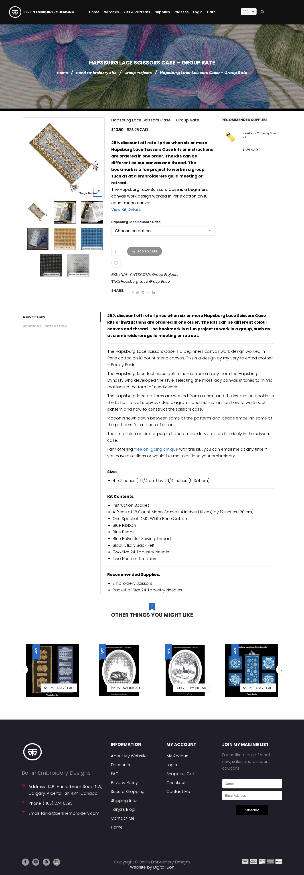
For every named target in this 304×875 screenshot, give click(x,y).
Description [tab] (34, 317)
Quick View (88, 682)
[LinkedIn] (153, 292)
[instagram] (35, 862)
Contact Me (122, 818)
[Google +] (148, 292)
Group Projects (138, 72)
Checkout (176, 782)
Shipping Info (124, 800)
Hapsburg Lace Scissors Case (136, 222)
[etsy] (56, 862)
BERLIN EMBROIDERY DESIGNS (48, 12)
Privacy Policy (124, 782)
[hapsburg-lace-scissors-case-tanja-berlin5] (92, 212)
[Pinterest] (143, 292)
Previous (22, 669)
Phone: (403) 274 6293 (50, 803)
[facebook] (25, 862)
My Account (178, 756)
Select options (75, 663)
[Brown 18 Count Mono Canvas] (65, 239)
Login (171, 765)
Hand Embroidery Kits (96, 72)
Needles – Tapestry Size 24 (259, 135)
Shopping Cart (181, 773)
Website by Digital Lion (152, 867)
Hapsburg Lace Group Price (145, 281)
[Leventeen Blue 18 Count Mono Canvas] (92, 239)
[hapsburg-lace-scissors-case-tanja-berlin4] (65, 212)
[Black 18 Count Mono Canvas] (51, 265)
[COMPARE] (116, 263)
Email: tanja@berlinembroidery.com (63, 813)
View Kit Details (126, 209)
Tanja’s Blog (123, 809)
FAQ (115, 773)
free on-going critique (156, 449)
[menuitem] (94, 12)
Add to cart (147, 251)
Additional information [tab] (45, 326)
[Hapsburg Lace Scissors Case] (63, 158)
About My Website (129, 756)
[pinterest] (46, 862)
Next (281, 669)
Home (62, 72)
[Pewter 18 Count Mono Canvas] (78, 265)
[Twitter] (137, 292)
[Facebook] (133, 292)
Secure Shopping (128, 791)
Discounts (120, 765)
